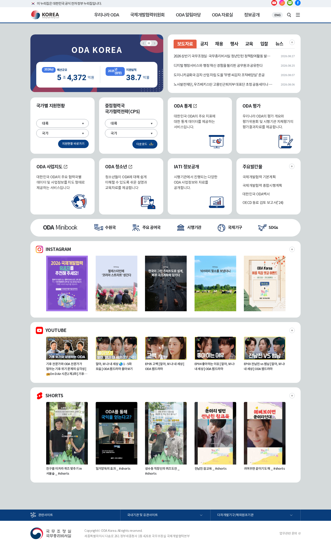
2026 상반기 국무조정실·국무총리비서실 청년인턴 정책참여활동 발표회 (223, 56)
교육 (249, 44)
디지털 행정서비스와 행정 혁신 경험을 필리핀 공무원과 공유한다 (218, 65)
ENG (277, 15)
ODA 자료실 (222, 15)
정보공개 (251, 15)
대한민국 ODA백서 (256, 194)
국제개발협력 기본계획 (259, 177)
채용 (219, 44)
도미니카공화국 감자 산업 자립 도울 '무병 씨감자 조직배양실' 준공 (219, 75)
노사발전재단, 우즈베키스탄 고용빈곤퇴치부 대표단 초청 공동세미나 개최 (223, 84)
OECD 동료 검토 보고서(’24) (263, 202)
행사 (234, 44)
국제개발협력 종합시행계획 (262, 185)
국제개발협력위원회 (147, 15)
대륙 (45, 123)
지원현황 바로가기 (73, 144)
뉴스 (279, 44)
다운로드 (141, 144)
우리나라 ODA (106, 15)
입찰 (264, 44)
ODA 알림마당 (188, 15)
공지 (204, 44)
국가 (45, 133)
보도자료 (185, 44)
